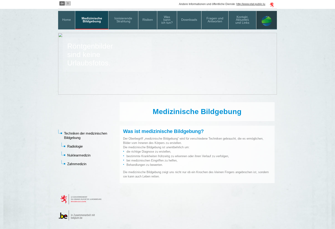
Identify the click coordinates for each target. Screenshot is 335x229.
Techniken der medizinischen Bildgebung (85, 135)
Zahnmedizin (76, 164)
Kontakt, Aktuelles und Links (242, 19)
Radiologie (75, 146)
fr (68, 3)
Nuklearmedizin (78, 155)
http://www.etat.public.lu (250, 4)
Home (66, 19)
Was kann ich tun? (167, 19)
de (62, 3)
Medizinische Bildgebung (92, 19)
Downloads (189, 19)
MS (266, 20)
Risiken (147, 19)
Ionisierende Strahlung (123, 19)
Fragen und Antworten (214, 19)
